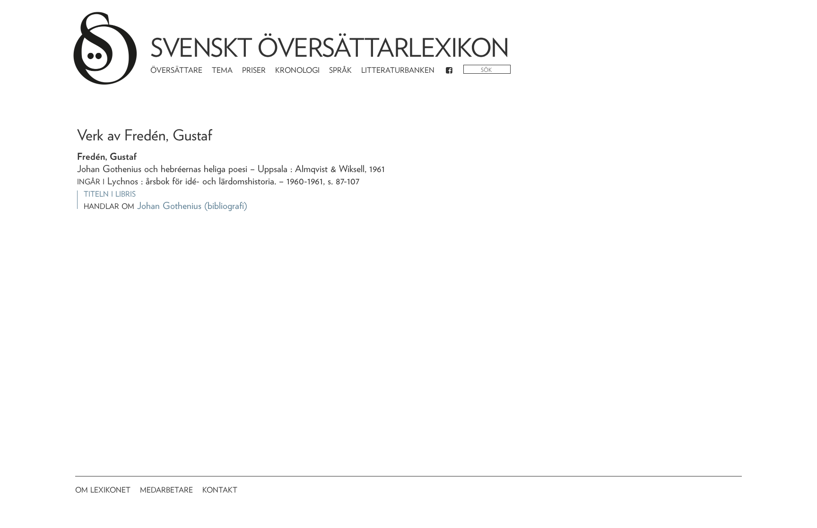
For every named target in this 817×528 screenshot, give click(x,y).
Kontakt (219, 489)
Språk (340, 70)
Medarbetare (166, 489)
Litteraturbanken (398, 70)
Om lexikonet (102, 489)
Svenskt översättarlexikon (329, 47)
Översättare (176, 70)
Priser (254, 70)
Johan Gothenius (169, 205)
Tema (222, 70)
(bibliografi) (225, 205)
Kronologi (297, 70)
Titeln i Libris (110, 194)
